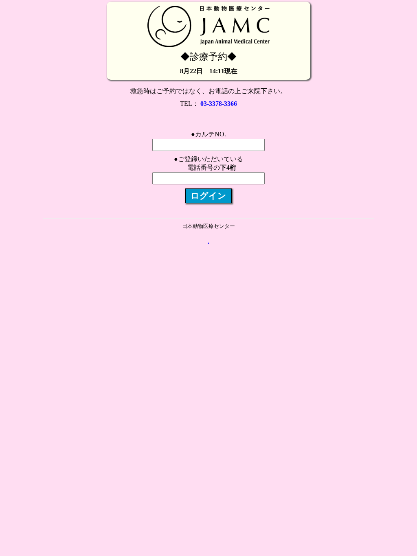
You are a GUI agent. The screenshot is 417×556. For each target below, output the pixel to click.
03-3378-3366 (218, 103)
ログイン (208, 195)
